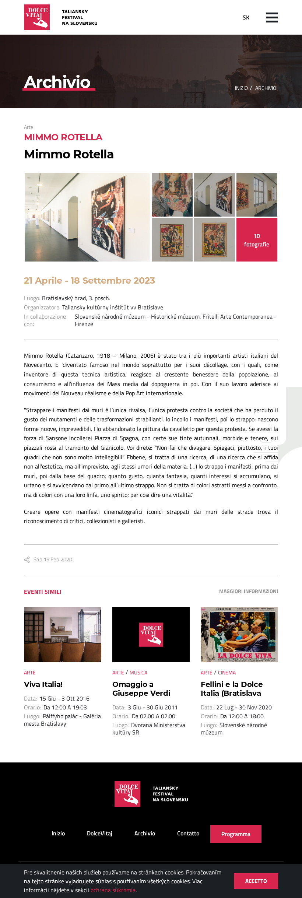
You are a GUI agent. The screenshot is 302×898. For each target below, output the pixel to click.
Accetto (256, 881)
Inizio (241, 88)
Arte (28, 127)
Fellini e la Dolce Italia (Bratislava (232, 689)
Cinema (227, 672)
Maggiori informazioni (248, 591)
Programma (235, 833)
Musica (138, 672)
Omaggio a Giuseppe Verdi (141, 689)
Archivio (144, 833)
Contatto (188, 833)
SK (246, 17)
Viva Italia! (43, 684)
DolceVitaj (99, 833)
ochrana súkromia (113, 889)
